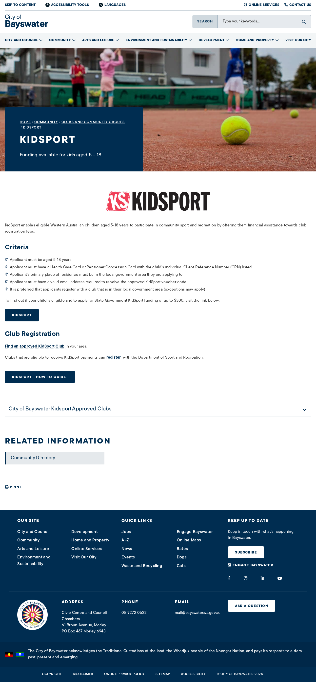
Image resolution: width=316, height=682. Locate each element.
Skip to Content (20, 5)
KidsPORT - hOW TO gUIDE (40, 377)
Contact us (300, 5)
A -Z (125, 540)
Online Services (264, 5)
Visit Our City (298, 40)
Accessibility (193, 674)
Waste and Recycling (141, 566)
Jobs (126, 532)
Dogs (182, 557)
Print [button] (15, 487)
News (126, 549)
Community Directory (33, 458)
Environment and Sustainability (156, 40)
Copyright (52, 674)
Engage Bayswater (195, 532)
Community (60, 40)
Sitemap (163, 674)
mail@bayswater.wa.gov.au (198, 613)
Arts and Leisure (98, 40)
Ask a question (251, 606)
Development (212, 40)
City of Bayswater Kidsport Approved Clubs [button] (60, 409)
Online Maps (189, 540)
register (113, 358)
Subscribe (246, 552)
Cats (181, 566)
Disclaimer (83, 674)
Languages (115, 5)
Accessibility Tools (70, 5)
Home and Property (255, 40)
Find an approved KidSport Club (35, 347)
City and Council (21, 40)
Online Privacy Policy (124, 674)
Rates (182, 549)
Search (205, 21)
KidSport (22, 315)
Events (128, 557)
